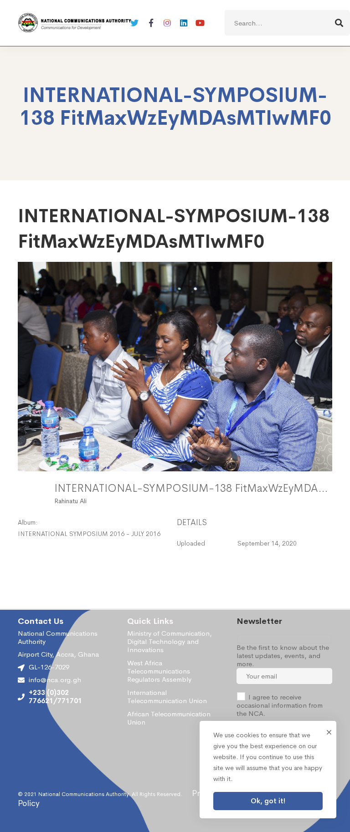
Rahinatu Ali (70, 501)
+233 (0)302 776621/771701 (55, 697)
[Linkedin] (183, 22)
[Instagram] (167, 22)
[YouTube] (200, 22)
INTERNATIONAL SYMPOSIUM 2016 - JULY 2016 (89, 534)
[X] (134, 22)
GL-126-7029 (49, 667)
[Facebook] (151, 22)
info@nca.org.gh (55, 680)
